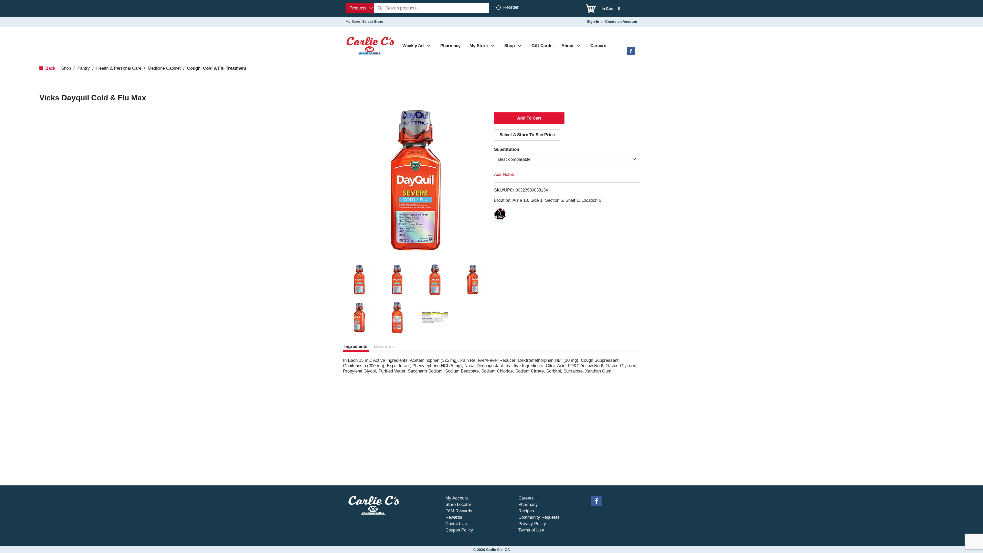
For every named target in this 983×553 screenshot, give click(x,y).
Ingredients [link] (355, 346)
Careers (526, 498)
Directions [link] (384, 346)
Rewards (453, 517)
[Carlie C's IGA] (370, 45)
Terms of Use (531, 530)
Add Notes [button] (504, 174)
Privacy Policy (532, 523)
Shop (66, 68)
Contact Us (456, 523)
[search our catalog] (380, 8)
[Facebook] (631, 52)
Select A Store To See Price (527, 134)
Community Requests (539, 517)
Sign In (593, 21)
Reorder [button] (511, 7)
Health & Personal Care (118, 68)
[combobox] (360, 8)
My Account (456, 498)
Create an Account (621, 21)
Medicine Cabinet (164, 68)
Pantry (83, 68)
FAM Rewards (458, 510)
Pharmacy (528, 504)
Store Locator (458, 504)
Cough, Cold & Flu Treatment (216, 68)
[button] (359, 279)
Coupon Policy (459, 530)
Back (49, 68)
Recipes (526, 510)
